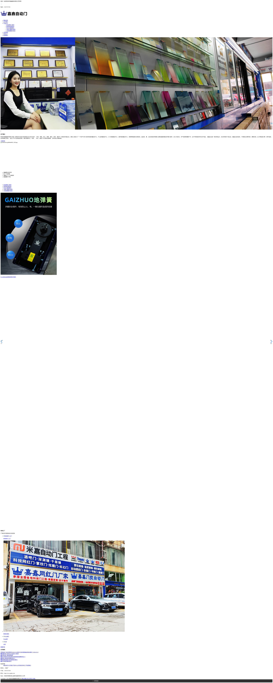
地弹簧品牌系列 (10, 26)
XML (34, 678)
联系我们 (5, 35)
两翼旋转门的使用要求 (9, 652)
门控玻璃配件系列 (10, 30)
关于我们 (5, 21)
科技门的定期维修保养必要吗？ (27, 652)
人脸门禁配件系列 (10, 29)
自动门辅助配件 (10, 27)
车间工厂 (5, 33)
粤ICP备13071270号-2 (27, 678)
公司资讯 (5, 32)
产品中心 (5, 23)
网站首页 (5, 20)
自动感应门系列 (10, 24)
